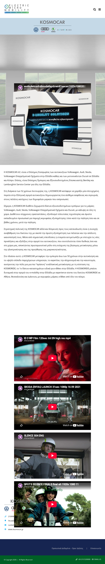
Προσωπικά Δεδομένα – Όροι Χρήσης (67, 548)
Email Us (97, 559)
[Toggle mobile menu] (99, 9)
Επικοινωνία (96, 548)
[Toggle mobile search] (94, 9)
